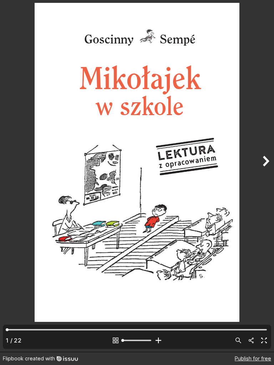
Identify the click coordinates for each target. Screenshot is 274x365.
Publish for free (253, 358)
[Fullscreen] (264, 340)
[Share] (251, 340)
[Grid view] (115, 340)
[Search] (238, 340)
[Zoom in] (158, 340)
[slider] (137, 340)
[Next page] (265, 176)
